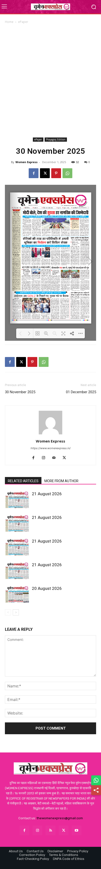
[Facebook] (33, 173)
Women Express (26, 162)
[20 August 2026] (17, 594)
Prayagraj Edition (55, 139)
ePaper (23, 22)
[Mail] (56, 458)
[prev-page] (8, 612)
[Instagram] (45, 458)
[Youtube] (76, 830)
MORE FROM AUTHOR (61, 481)
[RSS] (50, 830)
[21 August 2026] (17, 499)
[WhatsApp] (67, 173)
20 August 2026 (47, 588)
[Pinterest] (56, 173)
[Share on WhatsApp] (96, 780)
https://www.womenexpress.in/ (51, 448)
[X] (45, 173)
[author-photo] (50, 434)
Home (9, 22)
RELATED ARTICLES (23, 481)
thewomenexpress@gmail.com (60, 818)
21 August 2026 (47, 493)
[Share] (96, 790)
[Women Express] (50, 6)
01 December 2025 (81, 392)
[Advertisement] (50, 80)
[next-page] (16, 612)
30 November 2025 (20, 392)
